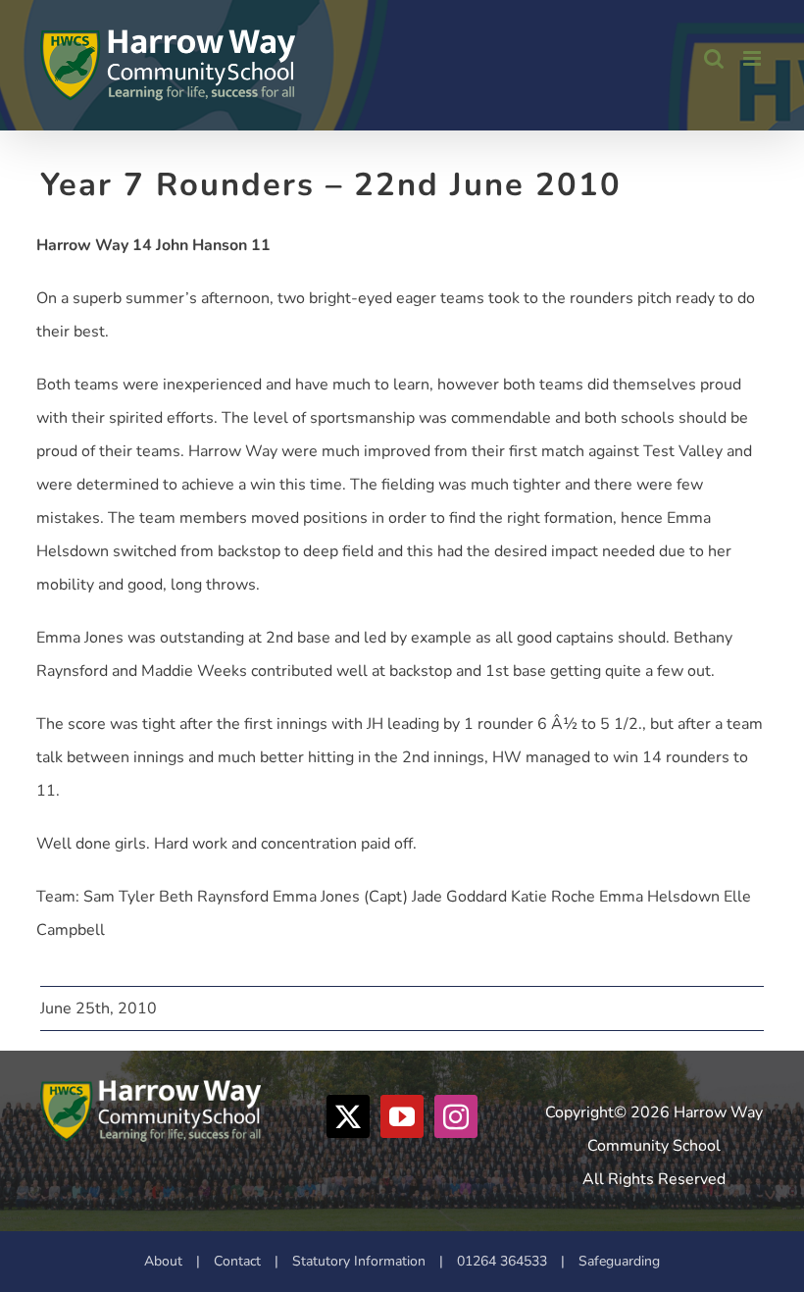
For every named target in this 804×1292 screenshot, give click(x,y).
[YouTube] (402, 1116)
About (163, 1261)
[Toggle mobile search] (714, 58)
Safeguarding (619, 1261)
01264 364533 (502, 1261)
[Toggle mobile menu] (753, 58)
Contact (237, 1261)
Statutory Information (359, 1261)
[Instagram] (455, 1116)
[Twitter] (348, 1116)
